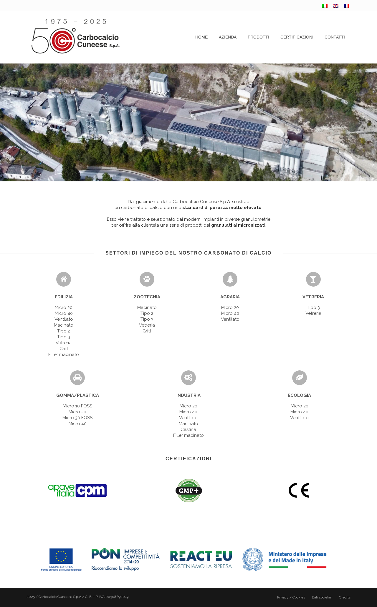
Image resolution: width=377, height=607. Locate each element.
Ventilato (63, 319)
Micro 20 (63, 307)
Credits (344, 597)
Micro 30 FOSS (77, 417)
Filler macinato (63, 354)
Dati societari (322, 597)
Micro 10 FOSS (77, 406)
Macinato (63, 325)
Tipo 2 (63, 331)
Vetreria (64, 342)
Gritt (63, 348)
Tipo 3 (63, 337)
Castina (188, 429)
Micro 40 (64, 313)
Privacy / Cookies (291, 597)
